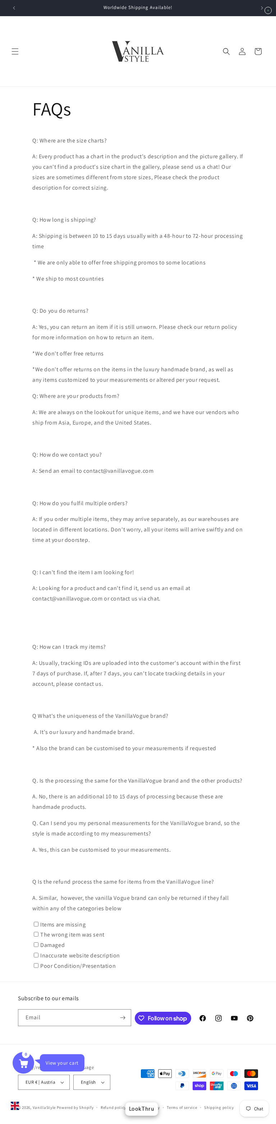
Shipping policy (219, 1107)
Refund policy (113, 1107)
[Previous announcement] (14, 8)
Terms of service (182, 1107)
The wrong (72, 934)
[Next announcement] (262, 8)
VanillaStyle (44, 1107)
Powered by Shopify (75, 1107)
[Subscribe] (123, 1017)
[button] (15, 51)
